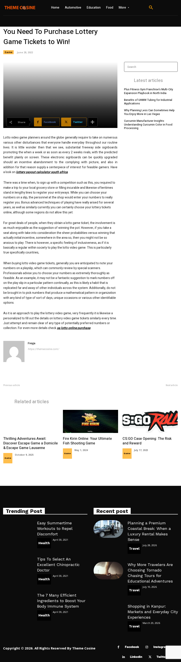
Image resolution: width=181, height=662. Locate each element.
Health (44, 543)
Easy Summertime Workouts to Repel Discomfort (54, 528)
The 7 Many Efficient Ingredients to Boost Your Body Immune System (61, 600)
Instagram (160, 647)
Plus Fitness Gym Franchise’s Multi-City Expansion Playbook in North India (148, 91)
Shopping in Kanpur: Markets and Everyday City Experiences (153, 611)
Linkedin (136, 656)
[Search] (173, 67)
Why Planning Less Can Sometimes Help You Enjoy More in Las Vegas (149, 112)
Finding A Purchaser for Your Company (27, 390)
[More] (93, 122)
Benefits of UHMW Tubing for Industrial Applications (148, 102)
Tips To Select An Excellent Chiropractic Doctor (58, 564)
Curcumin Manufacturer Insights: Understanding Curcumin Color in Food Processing (148, 124)
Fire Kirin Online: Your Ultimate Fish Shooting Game (87, 441)
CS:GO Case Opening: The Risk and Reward (147, 441)
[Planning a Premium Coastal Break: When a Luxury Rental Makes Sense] (108, 529)
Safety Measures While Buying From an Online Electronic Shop (138, 390)
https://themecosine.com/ (43, 349)
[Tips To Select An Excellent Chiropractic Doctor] (18, 565)
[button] (151, 7)
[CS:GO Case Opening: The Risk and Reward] (150, 421)
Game (8, 52)
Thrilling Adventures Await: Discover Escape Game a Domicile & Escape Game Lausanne (30, 443)
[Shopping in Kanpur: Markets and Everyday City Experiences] (108, 612)
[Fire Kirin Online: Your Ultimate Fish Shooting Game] (90, 421)
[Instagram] (147, 647)
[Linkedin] (123, 657)
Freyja (31, 343)
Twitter (161, 656)
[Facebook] (118, 647)
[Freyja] (14, 351)
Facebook (132, 647)
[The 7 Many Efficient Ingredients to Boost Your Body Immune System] (18, 601)
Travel (134, 549)
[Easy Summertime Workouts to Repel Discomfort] (18, 529)
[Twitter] (150, 657)
